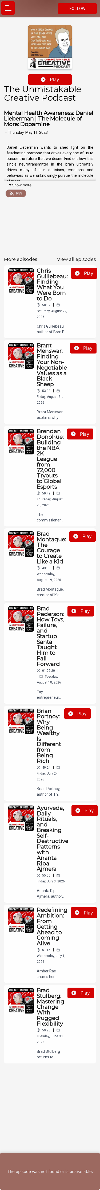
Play (54, 79)
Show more (21, 185)
